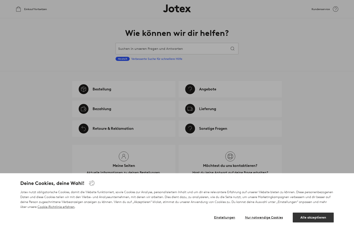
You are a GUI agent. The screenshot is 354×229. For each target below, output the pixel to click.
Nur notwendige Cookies (264, 217)
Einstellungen (224, 217)
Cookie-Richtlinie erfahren (56, 207)
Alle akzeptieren (313, 217)
